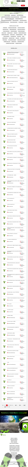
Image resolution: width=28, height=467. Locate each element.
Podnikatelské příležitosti (19, 34)
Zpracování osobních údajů (14, 456)
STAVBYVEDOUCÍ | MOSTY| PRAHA (12, 210)
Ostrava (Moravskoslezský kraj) (5, 22)
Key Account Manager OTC (10, 198)
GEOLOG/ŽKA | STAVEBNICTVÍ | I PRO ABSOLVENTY (14, 186)
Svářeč (8, 362)
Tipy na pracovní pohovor (14, 443)
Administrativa (5, 27)
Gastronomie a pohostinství (21, 29)
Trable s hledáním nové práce (14, 448)
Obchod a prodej (12, 34)
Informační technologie (14, 31)
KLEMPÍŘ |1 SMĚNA (10, 315)
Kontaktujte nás (14, 454)
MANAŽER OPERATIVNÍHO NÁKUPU (12, 69)
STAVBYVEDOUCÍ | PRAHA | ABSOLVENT (13, 110)
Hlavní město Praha (7, 15)
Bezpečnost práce (14, 440)
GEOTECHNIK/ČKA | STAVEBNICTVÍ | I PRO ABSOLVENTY (15, 157)
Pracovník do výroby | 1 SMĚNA (11, 321)
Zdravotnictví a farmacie (21, 41)
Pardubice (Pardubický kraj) (18, 18)
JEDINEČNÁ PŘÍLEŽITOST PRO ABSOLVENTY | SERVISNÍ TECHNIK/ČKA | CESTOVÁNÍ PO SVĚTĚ (15, 52)
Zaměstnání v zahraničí (18, 43)
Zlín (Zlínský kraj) (21, 22)
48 (15, 405)
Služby (23, 36)
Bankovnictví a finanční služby (12, 27)
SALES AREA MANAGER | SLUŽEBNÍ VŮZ (13, 327)
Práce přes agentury (14, 439)
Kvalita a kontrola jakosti (21, 31)
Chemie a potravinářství (6, 31)
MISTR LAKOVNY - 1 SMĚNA (11, 87)
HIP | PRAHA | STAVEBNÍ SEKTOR (12, 239)
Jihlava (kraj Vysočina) (15, 20)
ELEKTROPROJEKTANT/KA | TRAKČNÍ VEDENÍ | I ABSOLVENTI (16, 280)
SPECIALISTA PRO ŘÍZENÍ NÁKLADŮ (12, 368)
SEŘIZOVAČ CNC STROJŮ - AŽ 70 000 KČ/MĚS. (13, 169)
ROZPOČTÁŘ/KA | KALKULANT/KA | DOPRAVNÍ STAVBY (15, 151)
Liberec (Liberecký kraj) (20, 15)
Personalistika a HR (13, 36)
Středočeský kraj (13, 15)
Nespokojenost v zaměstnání (14, 449)
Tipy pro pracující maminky (14, 450)
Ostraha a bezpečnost (6, 36)
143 (24, 405)
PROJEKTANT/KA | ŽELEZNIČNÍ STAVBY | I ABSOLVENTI (15, 268)
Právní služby (19, 36)
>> (9, 407)
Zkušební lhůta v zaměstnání (14, 445)
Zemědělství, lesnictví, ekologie (10, 43)
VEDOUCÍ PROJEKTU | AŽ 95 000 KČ (12, 233)
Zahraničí (26, 22)
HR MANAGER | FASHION (10, 116)
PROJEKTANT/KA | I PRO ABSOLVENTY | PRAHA (14, 163)
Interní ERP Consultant (10, 309)
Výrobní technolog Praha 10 (10, 204)
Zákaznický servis (14, 41)
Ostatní (25, 34)
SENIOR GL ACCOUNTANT (11, 385)
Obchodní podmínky (14, 455)
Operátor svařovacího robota (11, 356)
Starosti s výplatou (14, 438)
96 (20, 405)
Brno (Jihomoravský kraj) (23, 20)
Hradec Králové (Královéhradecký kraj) (6, 20)
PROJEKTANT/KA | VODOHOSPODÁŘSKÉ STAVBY (14, 286)
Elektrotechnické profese (13, 29)
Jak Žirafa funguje (14, 452)
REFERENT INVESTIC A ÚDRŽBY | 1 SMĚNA (13, 75)
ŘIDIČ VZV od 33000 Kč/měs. (11, 391)
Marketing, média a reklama (5, 34)
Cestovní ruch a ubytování (21, 27)
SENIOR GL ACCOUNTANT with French (12, 81)
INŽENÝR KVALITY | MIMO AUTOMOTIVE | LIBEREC (14, 245)
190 (5, 407)
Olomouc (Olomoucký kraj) (13, 22)
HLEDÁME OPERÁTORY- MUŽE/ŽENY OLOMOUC (14, 128)
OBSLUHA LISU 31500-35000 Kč (11, 122)
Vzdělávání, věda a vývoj (7, 41)
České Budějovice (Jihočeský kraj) (9, 18)
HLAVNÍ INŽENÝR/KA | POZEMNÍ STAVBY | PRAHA (14, 192)
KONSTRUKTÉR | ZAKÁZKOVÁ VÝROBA (12, 350)
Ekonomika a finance (5, 29)
